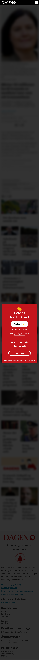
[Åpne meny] (37, 2)
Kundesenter (6, 623)
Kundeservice (6, 614)
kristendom (28, 189)
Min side (4, 621)
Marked (4, 616)
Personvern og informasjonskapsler (17, 591)
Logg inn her (19, 353)
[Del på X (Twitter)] (19, 125)
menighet (16, 189)
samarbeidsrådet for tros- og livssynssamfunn (15, 184)
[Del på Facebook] (16, 125)
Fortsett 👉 (19, 324)
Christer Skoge (8, 602)
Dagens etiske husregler (12, 594)
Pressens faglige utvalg (11, 584)
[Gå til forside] (9, 2)
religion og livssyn (10, 180)
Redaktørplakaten (9, 588)
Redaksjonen (6, 612)
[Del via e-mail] (22, 125)
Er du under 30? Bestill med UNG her (19, 334)
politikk (6, 192)
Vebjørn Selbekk (19, 549)
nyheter (6, 189)
